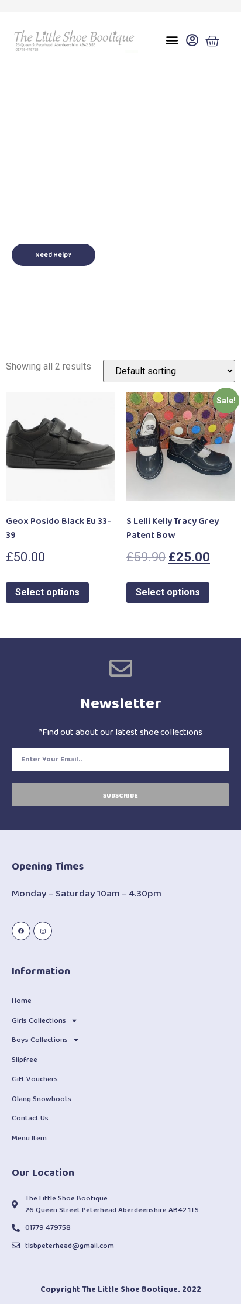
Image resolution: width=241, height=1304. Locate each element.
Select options (47, 592)
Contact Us (30, 1118)
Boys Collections (40, 1040)
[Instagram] (42, 931)
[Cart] (212, 41)
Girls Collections (39, 1021)
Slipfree (24, 1060)
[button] (171, 40)
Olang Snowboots (41, 1099)
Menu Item (29, 1138)
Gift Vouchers (35, 1079)
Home (22, 1001)
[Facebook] (21, 931)
